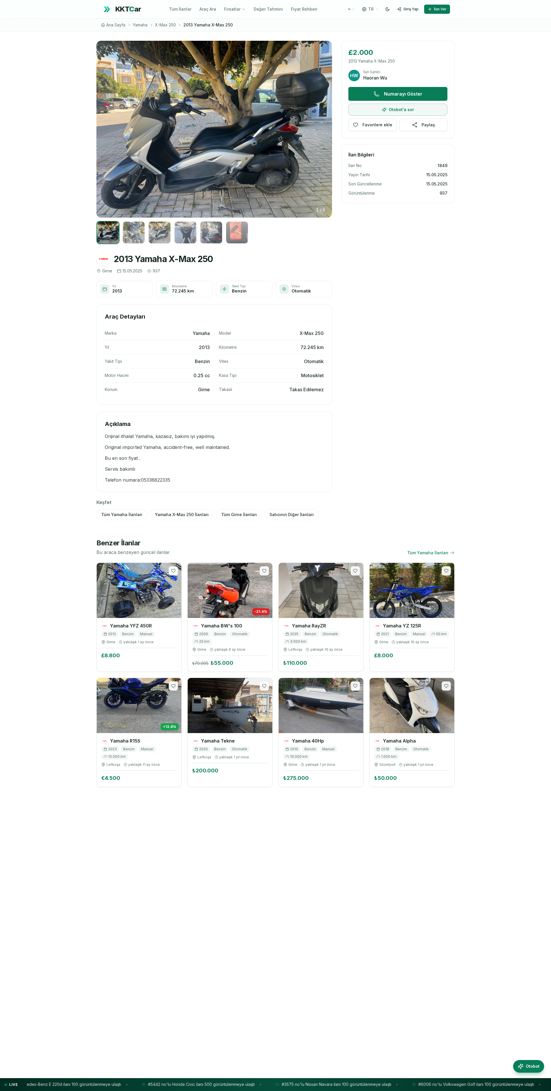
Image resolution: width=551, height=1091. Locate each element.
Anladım (275, 621)
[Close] (332, 464)
